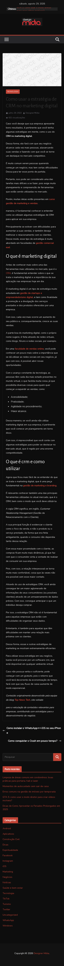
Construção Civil (11, 839)
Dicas (5, 844)
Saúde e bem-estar (13, 887)
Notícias (7, 882)
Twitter (6, 909)
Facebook (8, 855)
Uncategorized (10, 914)
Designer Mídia (32, 113)
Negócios (7, 877)
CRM (8, 273)
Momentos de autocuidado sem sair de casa (26, 786)
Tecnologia (12, 91)
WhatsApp (8, 920)
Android (7, 828)
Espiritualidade (10, 850)
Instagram (8, 860)
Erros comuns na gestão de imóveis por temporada (29, 791)
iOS (4, 866)
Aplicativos (8, 833)
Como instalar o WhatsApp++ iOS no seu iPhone (34, 730)
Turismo (7, 904)
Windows (8, 925)
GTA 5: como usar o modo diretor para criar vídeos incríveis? (34, 10)
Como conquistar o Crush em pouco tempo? (32, 741)
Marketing (8, 871)
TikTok (6, 898)
